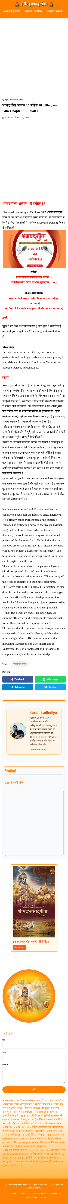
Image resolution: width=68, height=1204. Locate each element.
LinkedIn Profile (38, 749)
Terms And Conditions (36, 1197)
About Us (25, 1193)
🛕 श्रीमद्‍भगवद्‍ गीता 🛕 (34, 4)
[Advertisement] (34, 55)
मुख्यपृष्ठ (5, 99)
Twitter (52, 687)
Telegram (20, 687)
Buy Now (19, 947)
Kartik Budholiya (34, 1187)
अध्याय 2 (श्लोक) (33, 11)
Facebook (19, 679)
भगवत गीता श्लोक (16, 99)
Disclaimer (56, 1193)
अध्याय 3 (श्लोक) (55, 11)
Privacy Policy (40, 1193)
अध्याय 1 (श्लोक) (11, 11)
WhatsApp (52, 679)
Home (13, 1193)
